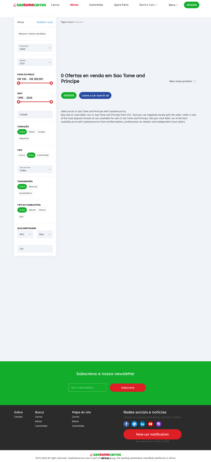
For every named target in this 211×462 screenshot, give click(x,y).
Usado (41, 131)
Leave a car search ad (95, 95)
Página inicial (67, 22)
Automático (25, 193)
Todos (22, 131)
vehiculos (79, 22)
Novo (31, 131)
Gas (21, 216)
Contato (18, 416)
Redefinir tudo (45, 22)
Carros (55, 5)
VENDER (191, 5)
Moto (31, 155)
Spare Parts (121, 5)
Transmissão (25, 181)
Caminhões (96, 5)
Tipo (19, 150)
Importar (24, 138)
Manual (33, 186)
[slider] (18, 83)
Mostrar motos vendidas (32, 33)
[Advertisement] (35, 308)
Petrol (42, 209)
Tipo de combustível (29, 204)
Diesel (32, 209)
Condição (23, 126)
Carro (22, 155)
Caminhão (43, 155)
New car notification (152, 434)
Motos (74, 5)
